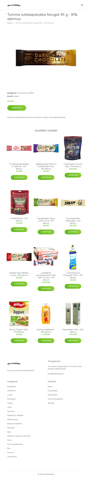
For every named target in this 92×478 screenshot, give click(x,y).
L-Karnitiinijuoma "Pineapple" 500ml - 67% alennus (73, 275)
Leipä (9, 407)
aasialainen (11, 386)
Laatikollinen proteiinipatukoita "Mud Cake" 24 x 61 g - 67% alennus (46, 276)
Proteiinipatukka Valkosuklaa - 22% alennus (73, 220)
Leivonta (10, 411)
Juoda (9, 395)
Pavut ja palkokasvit (15, 444)
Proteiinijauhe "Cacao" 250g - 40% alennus (73, 165)
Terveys (10, 452)
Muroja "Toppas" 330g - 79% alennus (19, 330)
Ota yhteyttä (52, 391)
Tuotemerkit (22, 93)
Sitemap (51, 403)
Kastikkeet (11, 399)
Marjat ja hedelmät (14, 424)
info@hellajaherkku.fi (56, 374)
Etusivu (10, 23)
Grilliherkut (11, 391)
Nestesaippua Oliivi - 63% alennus (73, 330)
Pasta (9, 440)
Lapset (10, 403)
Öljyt (9, 432)
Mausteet (11, 428)
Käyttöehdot (53, 395)
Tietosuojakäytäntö (55, 399)
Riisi (8, 448)
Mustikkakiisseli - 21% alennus (19, 219)
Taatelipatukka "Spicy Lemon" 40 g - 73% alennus (46, 220)
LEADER (30, 93)
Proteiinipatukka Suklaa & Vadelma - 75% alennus (19, 166)
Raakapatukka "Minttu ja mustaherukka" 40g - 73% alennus (46, 166)
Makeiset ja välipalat (15, 415)
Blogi (50, 386)
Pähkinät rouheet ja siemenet (18, 436)
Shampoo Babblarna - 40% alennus (46, 330)
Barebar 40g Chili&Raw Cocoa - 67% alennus (19, 274)
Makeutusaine (12, 419)
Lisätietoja (17, 108)
